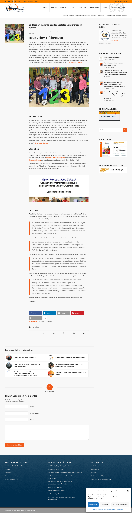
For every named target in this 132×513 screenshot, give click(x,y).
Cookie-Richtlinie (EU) (11, 479)
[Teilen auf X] (44, 333)
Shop (36, 1)
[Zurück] (33, 188)
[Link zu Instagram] (11, 1)
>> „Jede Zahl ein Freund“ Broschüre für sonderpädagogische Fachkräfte (60, 483)
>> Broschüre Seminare (55, 487)
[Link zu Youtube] (8, 1)
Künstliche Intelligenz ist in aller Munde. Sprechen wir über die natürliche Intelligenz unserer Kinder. (114, 84)
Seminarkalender (28, 1)
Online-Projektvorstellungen (112, 57)
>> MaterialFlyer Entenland (56, 494)
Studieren (94, 472)
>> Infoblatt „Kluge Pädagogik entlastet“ (60, 466)
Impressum (120, 509)
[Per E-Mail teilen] (84, 333)
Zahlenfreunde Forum (97, 466)
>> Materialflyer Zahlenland (56, 490)
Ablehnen (105, 504)
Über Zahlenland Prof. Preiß (13, 466)
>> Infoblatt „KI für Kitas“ (55, 469)
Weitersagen (95, 469)
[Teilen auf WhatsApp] (54, 333)
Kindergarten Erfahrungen (44, 31)
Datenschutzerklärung (110, 509)
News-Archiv (54, 31)
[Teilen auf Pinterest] (64, 333)
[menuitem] (20, 1)
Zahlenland (49, 321)
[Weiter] (84, 188)
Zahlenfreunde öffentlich (64, 31)
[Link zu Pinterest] (15, 1)
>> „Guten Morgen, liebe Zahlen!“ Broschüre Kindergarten (65, 472)
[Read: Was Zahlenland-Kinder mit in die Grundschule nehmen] (101, 64)
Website (32, 419)
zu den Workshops (105, 44)
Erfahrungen (41, 321)
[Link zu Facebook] (5, 1)
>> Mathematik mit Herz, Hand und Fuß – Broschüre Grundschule (64, 477)
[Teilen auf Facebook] (34, 333)
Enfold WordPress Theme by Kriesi (26, 510)
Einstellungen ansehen (120, 504)
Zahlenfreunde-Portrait (76, 31)
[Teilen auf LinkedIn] (74, 333)
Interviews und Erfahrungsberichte (101, 479)
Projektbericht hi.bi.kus (40, 143)
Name (32, 406)
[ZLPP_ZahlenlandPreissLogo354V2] (15, 7)
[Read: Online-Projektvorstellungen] (101, 59)
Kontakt (20, 1)
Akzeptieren (93, 504)
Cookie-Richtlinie (98, 509)
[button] (128, 491)
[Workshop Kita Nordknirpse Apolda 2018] (14, 33)
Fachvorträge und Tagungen (99, 476)
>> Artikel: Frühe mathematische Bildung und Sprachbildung (61, 498)
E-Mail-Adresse (34, 413)
